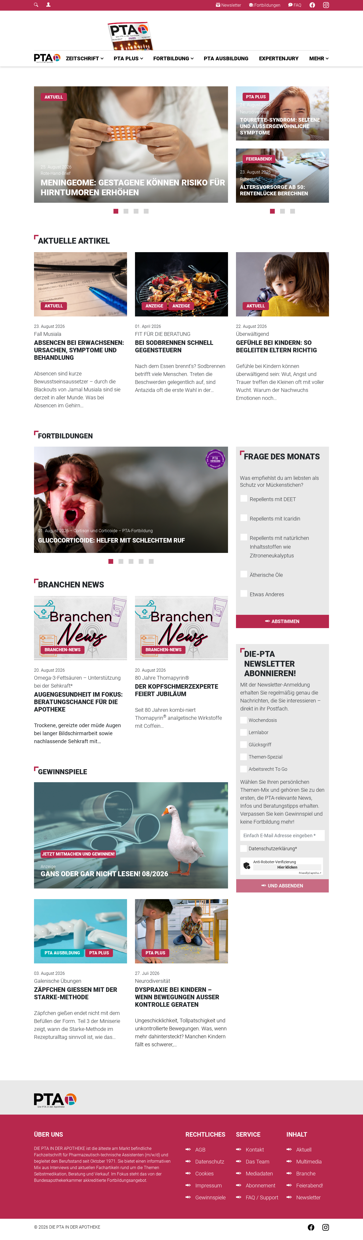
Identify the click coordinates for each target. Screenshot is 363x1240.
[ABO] (131, 30)
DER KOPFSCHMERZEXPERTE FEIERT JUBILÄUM (176, 690)
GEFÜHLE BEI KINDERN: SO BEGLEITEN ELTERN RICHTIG (276, 346)
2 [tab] (126, 211)
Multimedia (308, 1161)
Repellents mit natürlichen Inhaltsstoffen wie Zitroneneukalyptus (279, 547)
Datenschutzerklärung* (273, 848)
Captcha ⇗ (310, 872)
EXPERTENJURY (279, 58)
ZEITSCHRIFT (82, 58)
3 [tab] (136, 211)
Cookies (204, 1173)
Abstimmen (285, 621)
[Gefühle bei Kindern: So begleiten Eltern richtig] (282, 277)
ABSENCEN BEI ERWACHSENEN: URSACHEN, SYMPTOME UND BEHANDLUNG (79, 350)
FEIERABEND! (259, 159)
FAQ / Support (261, 1197)
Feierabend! (309, 1185)
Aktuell (303, 1149)
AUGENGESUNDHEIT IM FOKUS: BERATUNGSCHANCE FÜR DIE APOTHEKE (78, 702)
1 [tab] (115, 211)
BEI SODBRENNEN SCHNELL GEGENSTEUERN (174, 346)
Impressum (208, 1185)
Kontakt (254, 1149)
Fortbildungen (266, 5)
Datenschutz (209, 1161)
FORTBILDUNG (171, 58)
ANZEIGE (181, 305)
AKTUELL (54, 97)
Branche (305, 1173)
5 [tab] (151, 561)
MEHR (316, 58)
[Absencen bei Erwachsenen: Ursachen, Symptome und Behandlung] (80, 277)
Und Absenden (285, 885)
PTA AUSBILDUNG (226, 58)
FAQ (297, 5)
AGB (199, 1149)
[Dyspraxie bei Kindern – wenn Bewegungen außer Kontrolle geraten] (181, 924)
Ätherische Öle (266, 575)
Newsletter (230, 5)
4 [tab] (146, 211)
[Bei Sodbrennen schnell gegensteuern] (181, 277)
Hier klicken (287, 867)
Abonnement (259, 1185)
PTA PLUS (126, 58)
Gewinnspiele (210, 1197)
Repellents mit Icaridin (275, 518)
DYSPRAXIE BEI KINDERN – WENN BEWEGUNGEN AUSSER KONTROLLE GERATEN (177, 997)
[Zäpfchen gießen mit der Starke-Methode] (80, 924)
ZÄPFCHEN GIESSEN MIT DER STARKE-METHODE (75, 993)
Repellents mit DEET (273, 499)
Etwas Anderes (267, 594)
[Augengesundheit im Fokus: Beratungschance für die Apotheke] (80, 621)
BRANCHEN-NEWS (63, 649)
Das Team (256, 1161)
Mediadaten (258, 1173)
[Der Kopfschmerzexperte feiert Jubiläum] (181, 621)
